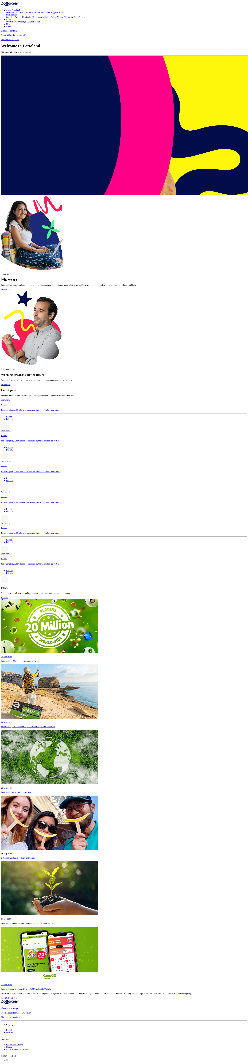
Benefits (36, 22)
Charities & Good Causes (74, 17)
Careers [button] (9, 19)
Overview (10, 12)
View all (4, 597)
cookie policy (185, 993)
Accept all (5, 998)
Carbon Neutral (57, 17)
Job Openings (20, 22)
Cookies (9, 1047)
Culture (30, 22)
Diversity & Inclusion (41, 17)
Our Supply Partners (55, 12)
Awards (37, 12)
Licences (29, 12)
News (8, 24)
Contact (9, 26)
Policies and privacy (14, 1045)
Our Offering (20, 12)
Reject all (13, 998)
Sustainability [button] (12, 15)
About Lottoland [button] (13, 10)
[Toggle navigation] (21, 6)
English (9, 1030)
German (9, 1032)
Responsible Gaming (23, 17)
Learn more (5, 289)
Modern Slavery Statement (17, 1049)
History (44, 12)
